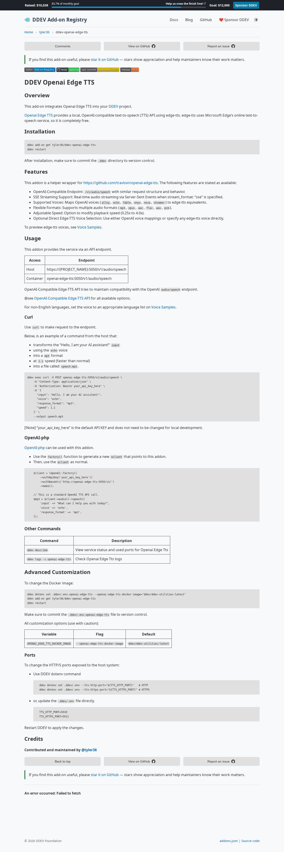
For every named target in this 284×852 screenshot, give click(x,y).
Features (36, 171)
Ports (29, 655)
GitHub (206, 19)
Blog (189, 19)
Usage (32, 238)
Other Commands (42, 528)
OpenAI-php (36, 437)
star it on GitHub (105, 59)
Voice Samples (89, 227)
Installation (39, 131)
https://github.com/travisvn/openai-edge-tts (120, 182)
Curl (28, 317)
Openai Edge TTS (38, 115)
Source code (250, 841)
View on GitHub (139, 46)
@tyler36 (89, 749)
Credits (33, 738)
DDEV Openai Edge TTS (59, 82)
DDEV (113, 106)
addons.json (229, 841)
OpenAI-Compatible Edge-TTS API (62, 298)
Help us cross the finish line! (184, 4)
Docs (174, 19)
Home (28, 32)
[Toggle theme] (256, 19)
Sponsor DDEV (246, 5)
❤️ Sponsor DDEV (234, 19)
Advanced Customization (57, 572)
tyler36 (44, 32)
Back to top (63, 761)
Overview (37, 95)
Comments (62, 46)
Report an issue (218, 46)
